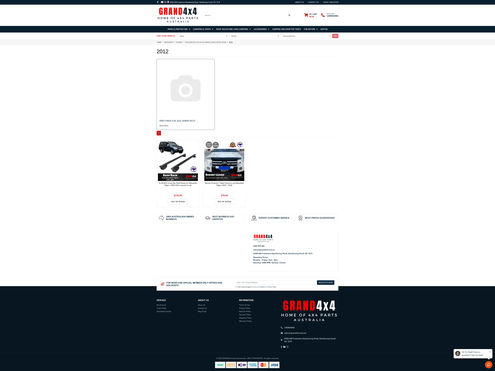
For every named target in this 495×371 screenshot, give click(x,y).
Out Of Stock (178, 202)
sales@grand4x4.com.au (264, 250)
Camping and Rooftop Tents (286, 29)
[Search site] (289, 15)
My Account (161, 305)
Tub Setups (310, 29)
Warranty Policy (245, 321)
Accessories (260, 29)
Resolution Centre (164, 311)
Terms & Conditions (259, 287)
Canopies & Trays (202, 29)
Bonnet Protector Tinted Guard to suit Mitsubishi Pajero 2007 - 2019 (224, 184)
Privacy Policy (271, 287)
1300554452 (332, 16)
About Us (299, 2)
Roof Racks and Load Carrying (232, 29)
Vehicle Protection (177, 29)
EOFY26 (324, 29)
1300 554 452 (259, 246)
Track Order (161, 308)
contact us (313, 2)
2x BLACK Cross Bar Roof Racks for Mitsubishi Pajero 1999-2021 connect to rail (178, 184)
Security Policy (245, 315)
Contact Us (202, 308)
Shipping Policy (245, 318)
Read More (163, 126)
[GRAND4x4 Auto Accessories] (178, 15)
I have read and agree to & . (257, 287)
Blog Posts (202, 311)
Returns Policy (245, 311)
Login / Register (330, 2)
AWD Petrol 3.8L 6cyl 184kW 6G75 (177, 120)
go (335, 36)
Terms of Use (244, 305)
